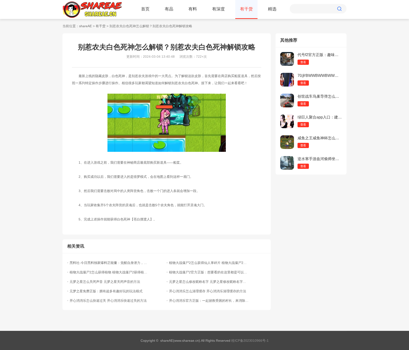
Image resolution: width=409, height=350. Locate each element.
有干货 (246, 9)
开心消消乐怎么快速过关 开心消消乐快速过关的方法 (108, 300)
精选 (272, 9)
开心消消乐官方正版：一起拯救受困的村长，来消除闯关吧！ (209, 300)
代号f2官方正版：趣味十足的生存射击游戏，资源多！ (320, 55)
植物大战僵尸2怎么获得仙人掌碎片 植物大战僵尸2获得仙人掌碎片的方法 (209, 263)
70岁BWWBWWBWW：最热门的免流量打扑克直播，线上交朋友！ (320, 76)
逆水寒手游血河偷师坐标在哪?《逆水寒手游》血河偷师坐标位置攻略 (320, 159)
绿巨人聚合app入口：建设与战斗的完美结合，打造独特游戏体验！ (320, 117)
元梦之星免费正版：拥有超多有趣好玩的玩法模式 (106, 291)
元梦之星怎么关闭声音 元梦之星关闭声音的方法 (105, 282)
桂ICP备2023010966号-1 (250, 340)
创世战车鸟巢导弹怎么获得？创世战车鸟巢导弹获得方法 (320, 96)
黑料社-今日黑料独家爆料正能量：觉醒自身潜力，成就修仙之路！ (109, 263)
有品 (169, 9)
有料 (192, 9)
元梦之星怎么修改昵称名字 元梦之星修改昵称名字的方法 (209, 282)
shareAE (85, 26)
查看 (303, 62)
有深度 (218, 9)
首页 (145, 9)
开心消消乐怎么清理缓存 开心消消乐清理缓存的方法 (207, 291)
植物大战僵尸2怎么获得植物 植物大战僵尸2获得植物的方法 (109, 272)
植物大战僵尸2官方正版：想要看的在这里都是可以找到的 (209, 272)
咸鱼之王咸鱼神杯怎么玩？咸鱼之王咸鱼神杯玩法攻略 (320, 138)
